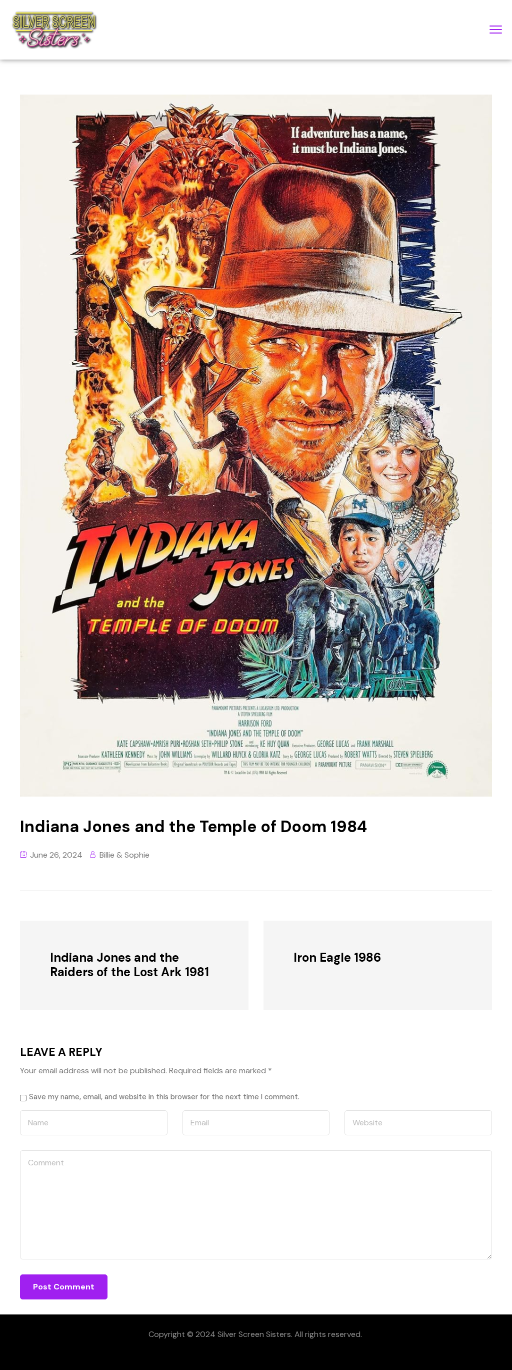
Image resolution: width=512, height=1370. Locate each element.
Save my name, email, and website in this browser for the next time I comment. (164, 1096)
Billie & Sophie (125, 855)
